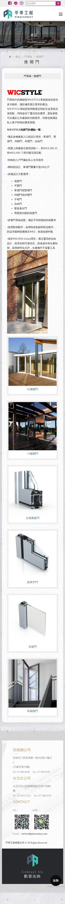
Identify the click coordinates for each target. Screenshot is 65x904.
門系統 (28, 56)
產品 (17, 56)
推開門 (40, 56)
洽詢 (56, 880)
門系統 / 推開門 (32, 76)
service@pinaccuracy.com (34, 833)
